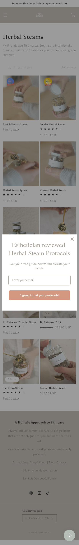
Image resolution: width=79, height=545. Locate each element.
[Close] (72, 239)
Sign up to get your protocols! (39, 295)
